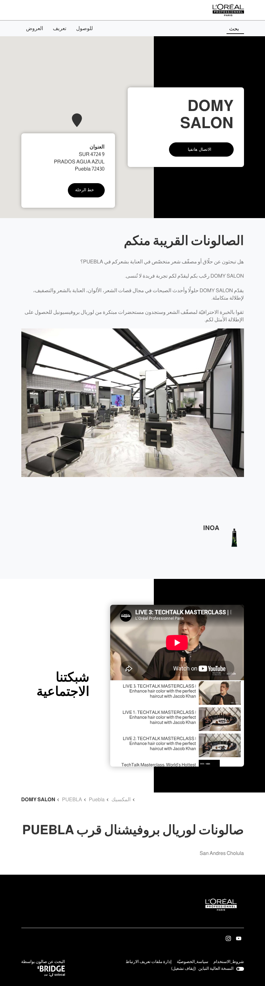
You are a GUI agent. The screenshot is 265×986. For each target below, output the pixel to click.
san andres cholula (222, 853)
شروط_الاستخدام (228, 962)
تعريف (59, 28)
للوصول (84, 28)
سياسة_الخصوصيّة (192, 962)
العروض (34, 28)
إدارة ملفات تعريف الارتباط (149, 962)
